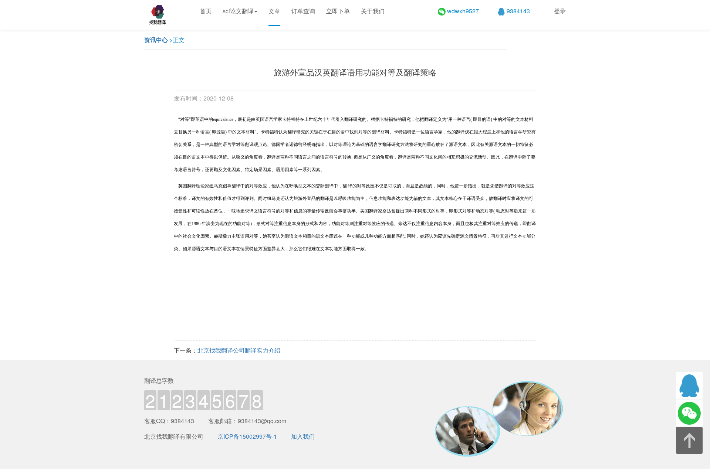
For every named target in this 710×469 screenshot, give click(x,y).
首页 (206, 11)
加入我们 (303, 436)
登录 (560, 11)
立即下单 (338, 11)
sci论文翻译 (238, 11)
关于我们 (373, 11)
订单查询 (303, 11)
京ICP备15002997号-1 (247, 436)
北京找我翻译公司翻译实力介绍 (238, 350)
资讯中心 (156, 39)
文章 (274, 11)
